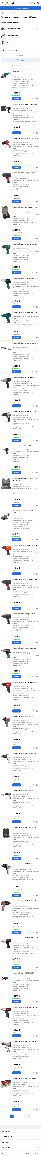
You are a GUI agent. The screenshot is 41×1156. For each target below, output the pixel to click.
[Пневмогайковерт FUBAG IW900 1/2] (6, 906)
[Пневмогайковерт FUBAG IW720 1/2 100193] (6, 833)
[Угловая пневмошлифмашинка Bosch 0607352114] (6, 75)
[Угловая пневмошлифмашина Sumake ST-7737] (6, 516)
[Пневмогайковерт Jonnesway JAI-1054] (6, 283)
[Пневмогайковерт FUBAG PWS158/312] (6, 1047)
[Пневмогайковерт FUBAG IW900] (6, 869)
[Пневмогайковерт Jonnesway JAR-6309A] (6, 348)
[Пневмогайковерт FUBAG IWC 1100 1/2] (6, 943)
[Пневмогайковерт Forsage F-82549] (6, 178)
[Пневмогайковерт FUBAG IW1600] (6, 722)
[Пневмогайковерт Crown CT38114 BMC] (6, 109)
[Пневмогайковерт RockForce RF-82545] (6, 687)
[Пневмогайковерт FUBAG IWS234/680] (6, 212)
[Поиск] (34, 3)
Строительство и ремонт (12, 13)
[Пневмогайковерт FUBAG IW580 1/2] (6, 759)
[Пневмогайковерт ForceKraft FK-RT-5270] (6, 144)
